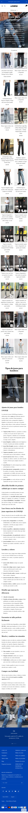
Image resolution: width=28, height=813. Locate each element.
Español (12, 797)
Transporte (4, 756)
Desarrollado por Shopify (11, 801)
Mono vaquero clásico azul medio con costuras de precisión (7, 359)
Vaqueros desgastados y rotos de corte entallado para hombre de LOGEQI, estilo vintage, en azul (7, 218)
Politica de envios (19, 753)
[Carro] (25, 6)
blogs (3, 761)
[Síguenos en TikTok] (18, 791)
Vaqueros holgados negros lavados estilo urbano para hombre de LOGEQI (7, 189)
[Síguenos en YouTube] (15, 791)
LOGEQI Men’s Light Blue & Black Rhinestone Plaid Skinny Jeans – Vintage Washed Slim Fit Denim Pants (21, 129)
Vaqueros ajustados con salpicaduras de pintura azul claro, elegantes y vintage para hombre (7, 303)
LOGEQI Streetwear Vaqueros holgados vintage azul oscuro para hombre (7, 100)
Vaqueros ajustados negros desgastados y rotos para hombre (21, 217)
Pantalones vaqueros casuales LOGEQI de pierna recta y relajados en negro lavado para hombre (21, 160)
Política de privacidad (20, 759)
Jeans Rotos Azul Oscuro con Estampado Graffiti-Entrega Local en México (7, 72)
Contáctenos (4, 753)
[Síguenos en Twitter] (6, 791)
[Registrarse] (21, 782)
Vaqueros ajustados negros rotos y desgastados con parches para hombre (21, 246)
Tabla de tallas (5, 759)
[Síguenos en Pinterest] (12, 791)
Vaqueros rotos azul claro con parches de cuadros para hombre (7, 275)
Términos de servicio (20, 761)
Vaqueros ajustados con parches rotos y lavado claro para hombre (7, 331)
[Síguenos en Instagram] (9, 791)
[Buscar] (4, 6)
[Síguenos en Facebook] (3, 791)
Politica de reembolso (20, 756)
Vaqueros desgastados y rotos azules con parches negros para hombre (20, 275)
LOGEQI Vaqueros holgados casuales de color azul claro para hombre (21, 189)
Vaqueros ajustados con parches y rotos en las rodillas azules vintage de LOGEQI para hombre (21, 303)
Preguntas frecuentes (6, 764)
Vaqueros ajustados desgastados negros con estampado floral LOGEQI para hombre (7, 247)
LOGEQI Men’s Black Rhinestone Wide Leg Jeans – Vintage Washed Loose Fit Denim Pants (7, 160)
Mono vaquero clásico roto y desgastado (21, 71)
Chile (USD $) (5, 797)
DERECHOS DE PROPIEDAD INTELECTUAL (19, 766)
